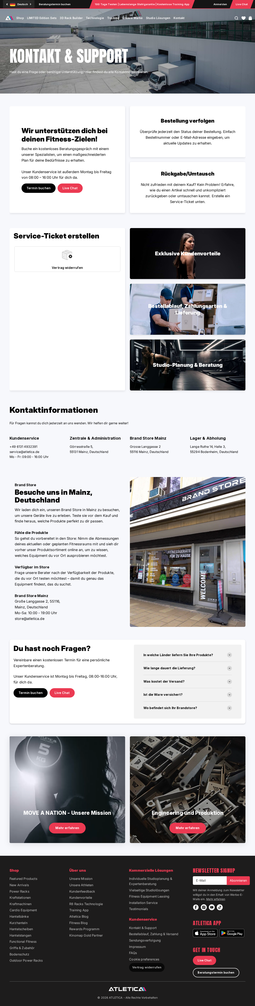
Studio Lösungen (158, 18)
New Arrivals (19, 885)
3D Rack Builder (71, 18)
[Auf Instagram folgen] (204, 907)
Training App (79, 910)
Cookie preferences (144, 959)
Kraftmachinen (20, 904)
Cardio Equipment (23, 910)
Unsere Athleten (81, 885)
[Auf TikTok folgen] (220, 907)
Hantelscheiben (21, 929)
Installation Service (143, 903)
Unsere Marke (132, 18)
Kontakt (179, 18)
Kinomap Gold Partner (86, 935)
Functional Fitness (23, 942)
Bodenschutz (19, 954)
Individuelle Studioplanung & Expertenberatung (150, 881)
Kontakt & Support (143, 928)
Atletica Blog (78, 916)
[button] (243, 18)
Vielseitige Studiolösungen (149, 890)
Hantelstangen (20, 935)
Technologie (95, 18)
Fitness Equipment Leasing (149, 896)
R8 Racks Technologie (86, 904)
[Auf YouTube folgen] (212, 907)
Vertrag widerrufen (146, 967)
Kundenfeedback (82, 891)
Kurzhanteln (18, 923)
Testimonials (138, 909)
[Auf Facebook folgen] (196, 907)
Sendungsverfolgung (145, 940)
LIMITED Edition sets (42, 18)
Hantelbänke (19, 916)
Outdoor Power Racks (26, 960)
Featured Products (23, 879)
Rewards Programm (84, 929)
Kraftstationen (20, 898)
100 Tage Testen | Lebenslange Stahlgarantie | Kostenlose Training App (142, 4)
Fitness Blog (78, 923)
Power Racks (19, 891)
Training (113, 18)
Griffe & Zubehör (22, 948)
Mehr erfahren (215, 899)
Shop (20, 18)
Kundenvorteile (80, 898)
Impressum (137, 947)
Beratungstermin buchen (55, 4)
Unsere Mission (80, 879)
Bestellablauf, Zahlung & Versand (153, 934)
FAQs (133, 953)
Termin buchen (31, 693)
